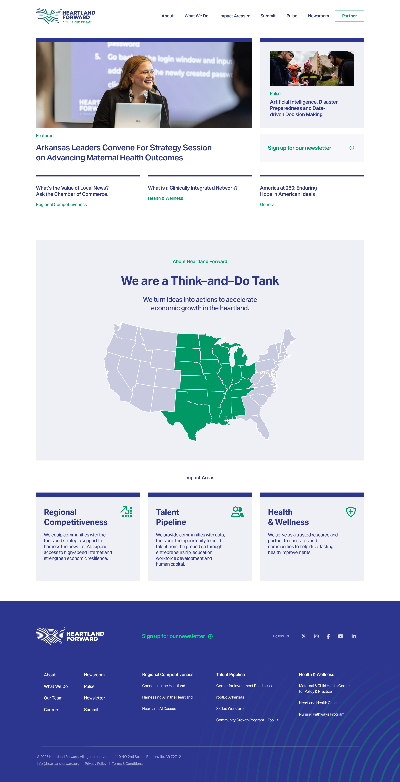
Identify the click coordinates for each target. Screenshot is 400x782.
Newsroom (318, 16)
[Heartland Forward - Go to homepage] (65, 16)
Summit (268, 16)
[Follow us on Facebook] (328, 636)
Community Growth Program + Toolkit (247, 720)
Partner (349, 16)
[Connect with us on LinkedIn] (354, 636)
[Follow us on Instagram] (316, 636)
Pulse (292, 16)
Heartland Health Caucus (319, 702)
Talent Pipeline (230, 674)
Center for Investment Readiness (244, 685)
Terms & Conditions (127, 763)
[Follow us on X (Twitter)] (303, 636)
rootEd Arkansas (230, 697)
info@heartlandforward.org (58, 763)
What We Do (196, 16)
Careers (51, 709)
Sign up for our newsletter (174, 636)
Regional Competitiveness (167, 674)
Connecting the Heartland (163, 685)
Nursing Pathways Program (321, 714)
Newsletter (94, 698)
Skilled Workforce (230, 708)
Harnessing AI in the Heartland (167, 697)
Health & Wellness (316, 674)
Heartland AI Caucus (159, 708)
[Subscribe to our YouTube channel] (341, 636)
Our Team (53, 698)
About (168, 16)
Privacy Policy (96, 763)
